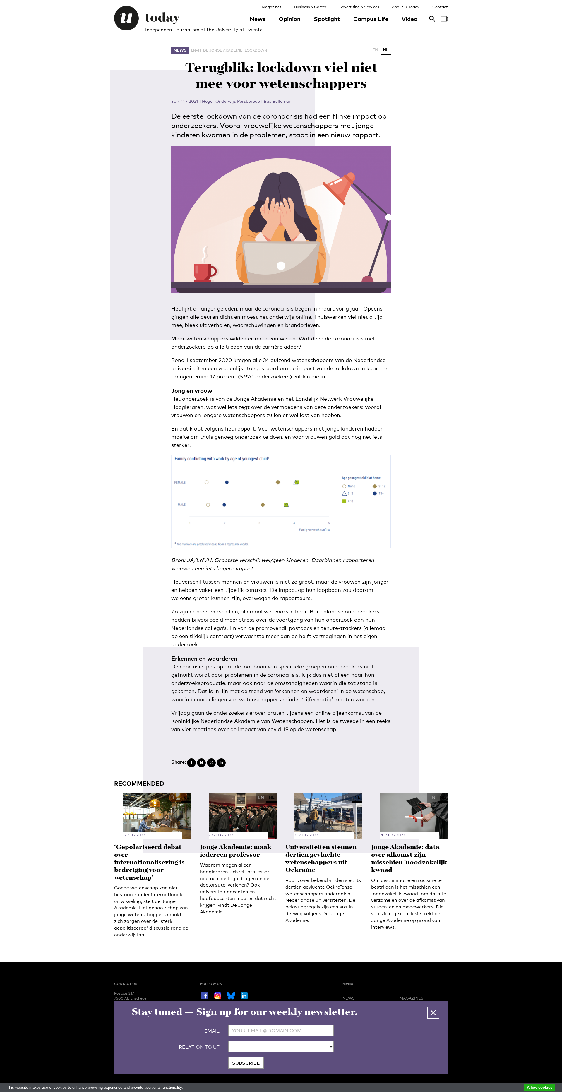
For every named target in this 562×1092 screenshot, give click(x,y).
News (257, 18)
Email (212, 1031)
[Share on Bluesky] (201, 762)
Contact (440, 6)
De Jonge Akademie (222, 50)
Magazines (271, 6)
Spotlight (327, 18)
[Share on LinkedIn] (221, 762)
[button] (433, 1013)
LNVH (196, 50)
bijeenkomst (348, 712)
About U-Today (405, 6)
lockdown (256, 50)
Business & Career (310, 6)
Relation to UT (199, 1047)
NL (385, 49)
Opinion (290, 18)
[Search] (444, 18)
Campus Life (370, 18)
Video (409, 18)
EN (375, 49)
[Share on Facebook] (191, 762)
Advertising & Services (359, 6)
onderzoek (195, 398)
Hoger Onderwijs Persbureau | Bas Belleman (246, 101)
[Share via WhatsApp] (211, 762)
